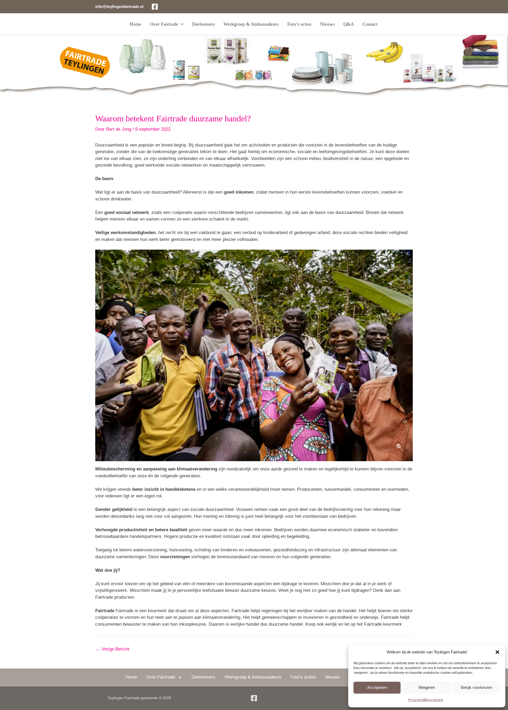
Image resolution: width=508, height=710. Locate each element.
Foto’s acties (299, 24)
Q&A (348, 24)
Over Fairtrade (164, 24)
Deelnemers (203, 24)
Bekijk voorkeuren (476, 687)
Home (135, 24)
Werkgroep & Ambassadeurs (251, 24)
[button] (497, 652)
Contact (370, 24)
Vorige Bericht (112, 649)
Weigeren (427, 687)
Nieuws (327, 24)
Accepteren (377, 687)
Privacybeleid (418, 700)
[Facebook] (155, 7)
